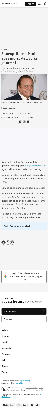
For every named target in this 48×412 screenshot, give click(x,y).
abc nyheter (9, 405)
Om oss (5, 366)
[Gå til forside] (12, 3)
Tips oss (7, 319)
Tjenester (6, 354)
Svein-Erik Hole (19, 383)
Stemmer (6, 336)
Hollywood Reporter (35, 165)
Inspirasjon (7, 348)
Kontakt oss (9, 311)
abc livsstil (24, 405)
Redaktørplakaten (32, 388)
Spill (3, 360)
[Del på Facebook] (20, 122)
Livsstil (5, 342)
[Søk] (45, 4)
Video (4, 372)
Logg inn (30, 4)
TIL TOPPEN (7, 298)
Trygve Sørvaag (24, 381)
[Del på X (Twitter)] (24, 122)
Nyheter (5, 330)
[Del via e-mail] (28, 122)
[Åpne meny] (39, 3)
